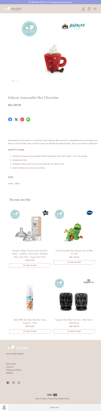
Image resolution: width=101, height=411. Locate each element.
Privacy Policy (53, 398)
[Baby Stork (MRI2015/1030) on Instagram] (13, 384)
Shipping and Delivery (13, 370)
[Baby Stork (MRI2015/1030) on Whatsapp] (19, 384)
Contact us (10, 367)
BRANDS (9, 373)
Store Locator (11, 364)
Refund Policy (64, 398)
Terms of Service (41, 398)
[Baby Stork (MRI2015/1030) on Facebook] (8, 384)
